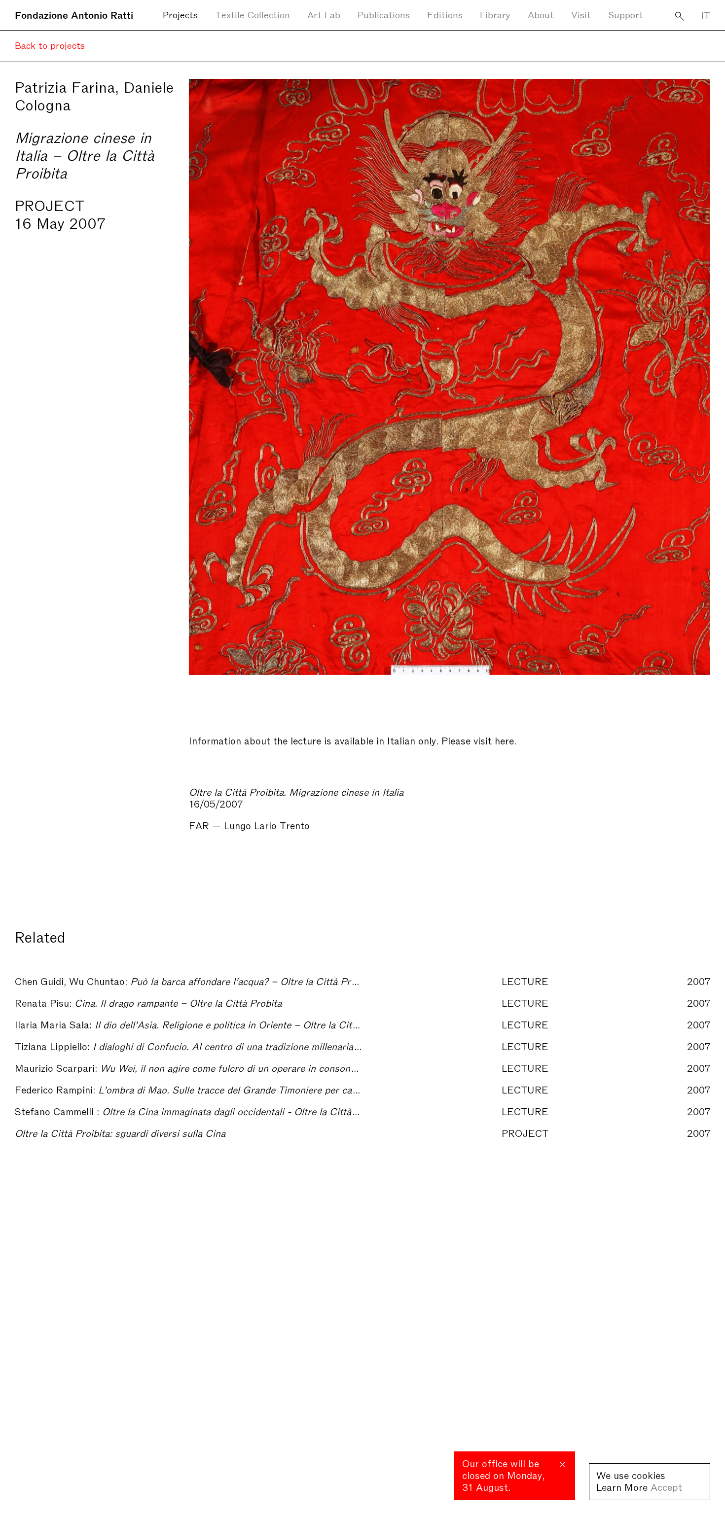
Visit (581, 14)
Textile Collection (252, 14)
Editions (445, 14)
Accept (666, 1486)
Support (625, 14)
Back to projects (50, 44)
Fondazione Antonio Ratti (74, 14)
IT (705, 14)
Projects (180, 14)
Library (495, 14)
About (541, 14)
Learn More (622, 1486)
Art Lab (323, 14)
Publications (384, 14)
